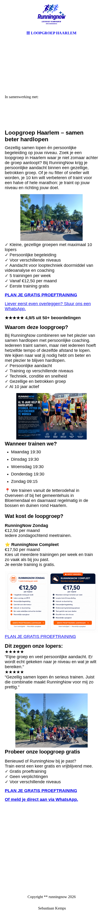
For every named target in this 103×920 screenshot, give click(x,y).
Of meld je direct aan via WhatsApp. (41, 799)
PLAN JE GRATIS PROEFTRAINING (41, 295)
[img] (51, 14)
